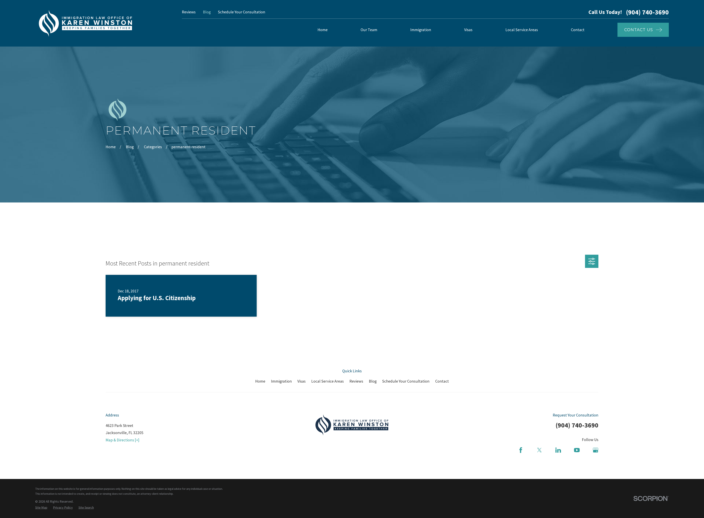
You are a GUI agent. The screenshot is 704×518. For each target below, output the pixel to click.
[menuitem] (41, 508)
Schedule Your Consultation (241, 11)
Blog (207, 11)
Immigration (281, 381)
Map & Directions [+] (122, 440)
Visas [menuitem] (468, 29)
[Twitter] (539, 450)
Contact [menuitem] (577, 29)
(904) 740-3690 (647, 12)
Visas (301, 381)
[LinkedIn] (558, 450)
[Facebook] (521, 450)
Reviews (189, 11)
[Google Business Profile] (595, 450)
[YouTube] (577, 450)
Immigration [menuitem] (420, 29)
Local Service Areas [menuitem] (521, 29)
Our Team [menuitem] (369, 29)
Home (260, 381)
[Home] (85, 23)
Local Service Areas (327, 381)
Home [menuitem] (323, 29)
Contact (442, 381)
